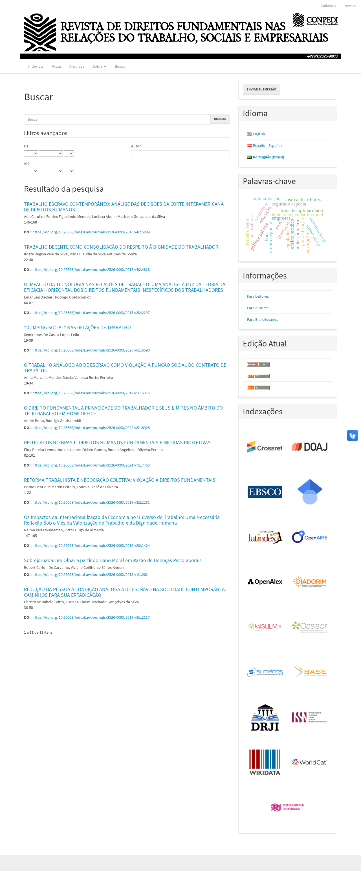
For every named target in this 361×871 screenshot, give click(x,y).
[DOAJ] (310, 447)
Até (27, 163)
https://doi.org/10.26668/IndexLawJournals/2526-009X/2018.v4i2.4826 (91, 269)
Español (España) (267, 145)
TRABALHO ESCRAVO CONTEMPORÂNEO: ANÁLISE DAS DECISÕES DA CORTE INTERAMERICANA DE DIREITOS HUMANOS (124, 207)
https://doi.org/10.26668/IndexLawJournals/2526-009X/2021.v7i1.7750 (91, 465)
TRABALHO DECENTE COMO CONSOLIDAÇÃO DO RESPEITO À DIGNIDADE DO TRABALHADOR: (121, 247)
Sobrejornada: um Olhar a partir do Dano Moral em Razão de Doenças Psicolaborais (113, 560)
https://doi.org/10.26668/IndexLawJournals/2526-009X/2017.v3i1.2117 (91, 617)
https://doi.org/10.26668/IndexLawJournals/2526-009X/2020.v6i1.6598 (91, 350)
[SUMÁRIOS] (265, 672)
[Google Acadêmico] (310, 492)
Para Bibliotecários (262, 319)
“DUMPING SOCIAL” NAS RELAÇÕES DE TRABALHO (77, 327)
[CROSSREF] (265, 447)
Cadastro (328, 5)
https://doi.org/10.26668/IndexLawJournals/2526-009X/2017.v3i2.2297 (91, 312)
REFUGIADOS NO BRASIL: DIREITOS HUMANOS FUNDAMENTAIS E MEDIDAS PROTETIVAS (117, 442)
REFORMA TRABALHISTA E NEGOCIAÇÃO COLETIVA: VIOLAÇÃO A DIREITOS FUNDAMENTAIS (119, 480)
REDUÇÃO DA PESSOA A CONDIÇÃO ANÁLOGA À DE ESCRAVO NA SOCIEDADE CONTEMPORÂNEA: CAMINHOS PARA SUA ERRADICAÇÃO (125, 592)
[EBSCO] (265, 492)
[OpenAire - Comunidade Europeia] (310, 537)
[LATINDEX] (265, 537)
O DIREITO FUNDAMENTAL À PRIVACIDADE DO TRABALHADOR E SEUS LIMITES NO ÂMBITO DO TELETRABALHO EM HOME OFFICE (123, 410)
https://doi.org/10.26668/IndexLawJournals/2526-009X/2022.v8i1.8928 (91, 427)
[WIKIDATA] (265, 763)
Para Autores (257, 307)
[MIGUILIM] (265, 627)
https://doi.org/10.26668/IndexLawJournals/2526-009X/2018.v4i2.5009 (91, 232)
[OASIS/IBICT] (310, 627)
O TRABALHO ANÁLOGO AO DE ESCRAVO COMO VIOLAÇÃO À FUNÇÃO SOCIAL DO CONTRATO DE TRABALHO (125, 368)
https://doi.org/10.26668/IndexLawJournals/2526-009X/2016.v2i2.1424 (91, 545)
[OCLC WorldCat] (310, 763)
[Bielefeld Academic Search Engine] (310, 672)
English (259, 133)
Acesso (350, 5)
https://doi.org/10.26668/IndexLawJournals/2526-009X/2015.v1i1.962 (90, 574)
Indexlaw (35, 66)
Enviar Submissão (261, 89)
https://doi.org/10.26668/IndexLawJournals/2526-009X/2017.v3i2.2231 (91, 502)
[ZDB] (288, 808)
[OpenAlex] (265, 582)
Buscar (120, 66)
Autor (136, 146)
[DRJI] (265, 718)
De (26, 146)
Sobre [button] (98, 66)
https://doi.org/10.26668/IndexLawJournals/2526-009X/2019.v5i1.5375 (91, 392)
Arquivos (76, 66)
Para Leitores (258, 296)
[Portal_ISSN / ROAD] (310, 718)
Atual (56, 66)
